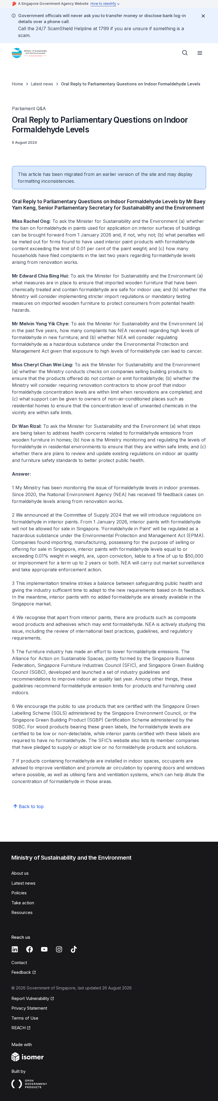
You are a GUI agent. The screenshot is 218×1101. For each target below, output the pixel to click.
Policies (19, 892)
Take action (22, 902)
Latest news (42, 83)
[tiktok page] (73, 949)
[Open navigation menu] (200, 53)
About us (20, 873)
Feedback (21, 972)
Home (17, 83)
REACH (18, 1027)
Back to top (31, 806)
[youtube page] (44, 949)
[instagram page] (59, 949)
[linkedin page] (14, 949)
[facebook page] (29, 949)
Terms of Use (24, 1018)
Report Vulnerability (30, 998)
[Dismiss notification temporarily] (203, 16)
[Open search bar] (185, 53)
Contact (19, 962)
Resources (22, 912)
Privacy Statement (29, 1008)
